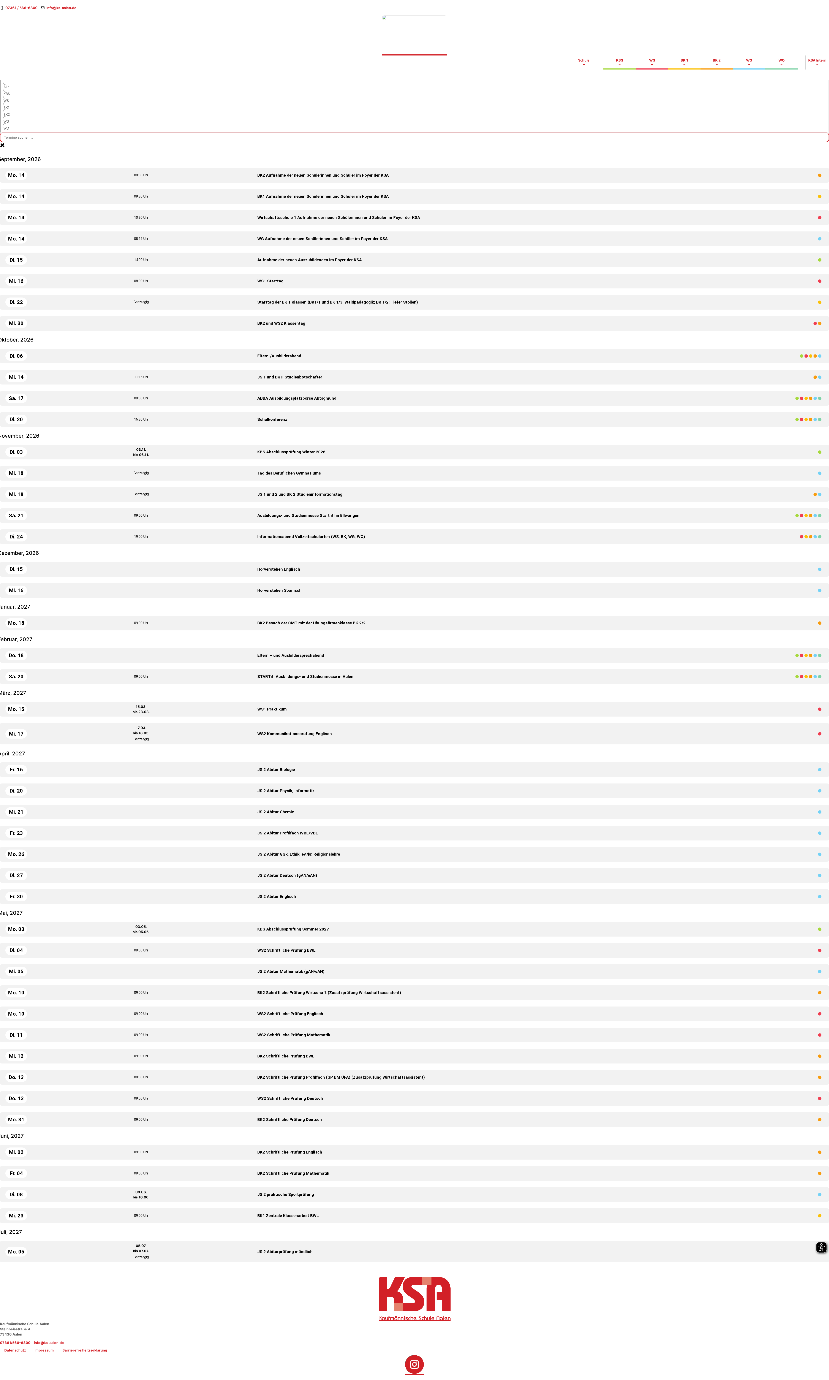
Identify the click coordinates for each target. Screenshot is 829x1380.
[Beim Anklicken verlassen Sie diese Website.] (414, 1365)
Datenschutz (15, 1350)
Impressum (44, 1350)
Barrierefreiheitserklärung (84, 1350)
